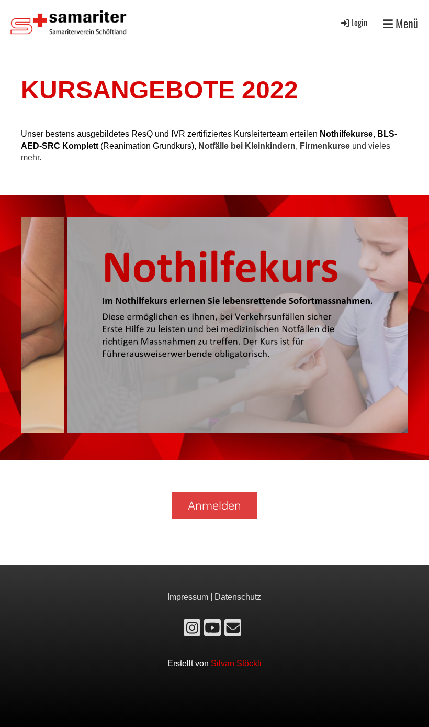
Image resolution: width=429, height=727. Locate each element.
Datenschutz (237, 596)
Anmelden (214, 505)
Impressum (187, 596)
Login (359, 22)
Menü (406, 23)
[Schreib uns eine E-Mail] (232, 630)
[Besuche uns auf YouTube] (212, 630)
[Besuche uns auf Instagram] (192, 630)
